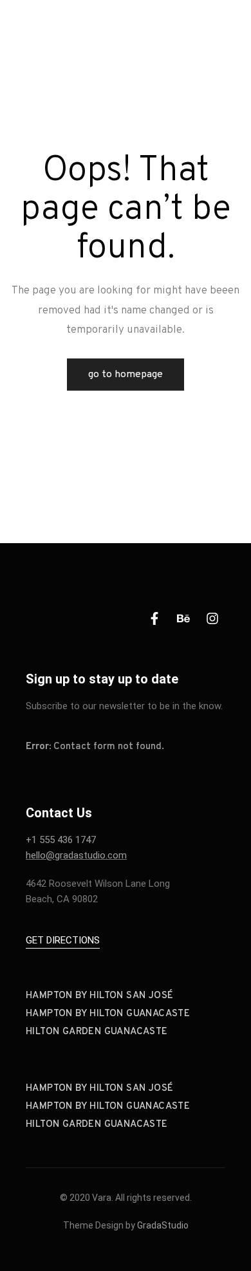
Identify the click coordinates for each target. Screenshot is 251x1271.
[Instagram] (212, 618)
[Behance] (183, 618)
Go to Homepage (125, 374)
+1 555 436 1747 (61, 840)
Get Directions (63, 940)
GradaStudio (163, 1225)
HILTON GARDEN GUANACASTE (97, 1032)
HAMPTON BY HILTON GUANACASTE (108, 1014)
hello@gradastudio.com (76, 855)
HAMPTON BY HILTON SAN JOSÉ (99, 996)
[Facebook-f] (154, 618)
